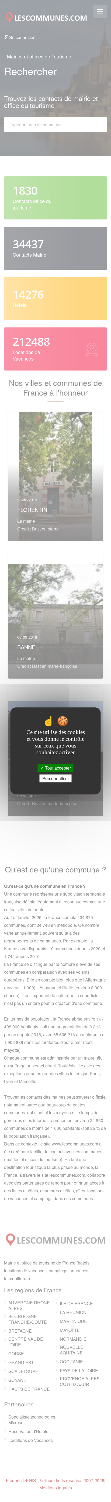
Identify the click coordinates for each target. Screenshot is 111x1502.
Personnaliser (55, 779)
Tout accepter (57, 768)
